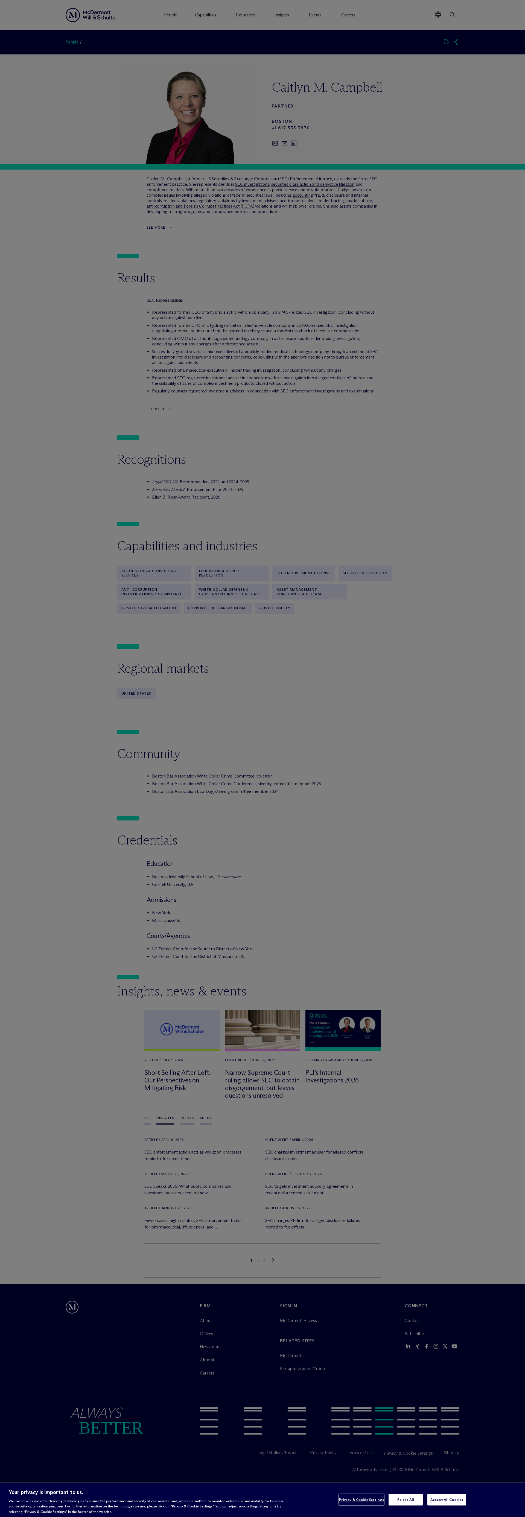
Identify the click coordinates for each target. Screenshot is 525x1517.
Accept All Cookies (446, 1499)
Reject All (405, 1499)
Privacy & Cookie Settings (361, 1499)
